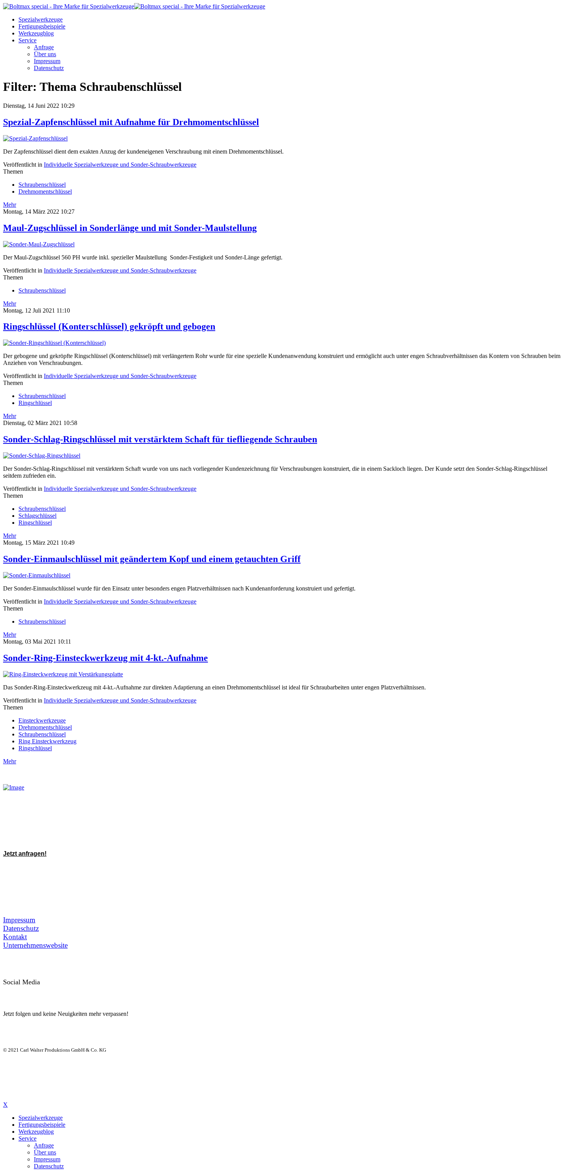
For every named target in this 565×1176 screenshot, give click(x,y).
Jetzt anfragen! (25, 853)
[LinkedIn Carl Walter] (26, 992)
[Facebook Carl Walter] (60, 992)
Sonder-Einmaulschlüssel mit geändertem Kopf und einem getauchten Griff (152, 559)
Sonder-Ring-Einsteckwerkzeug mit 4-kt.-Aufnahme (105, 658)
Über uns (45, 54)
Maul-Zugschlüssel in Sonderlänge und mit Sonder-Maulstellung (130, 228)
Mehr (9, 204)
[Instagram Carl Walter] (77, 992)
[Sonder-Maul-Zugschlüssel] (39, 244)
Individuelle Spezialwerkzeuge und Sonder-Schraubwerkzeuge (120, 164)
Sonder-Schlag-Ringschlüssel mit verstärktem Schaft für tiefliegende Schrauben (160, 439)
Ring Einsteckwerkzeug (47, 741)
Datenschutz (49, 68)
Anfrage (44, 47)
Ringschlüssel (35, 403)
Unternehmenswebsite (35, 945)
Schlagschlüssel (37, 515)
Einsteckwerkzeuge (42, 720)
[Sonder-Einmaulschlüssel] (36, 575)
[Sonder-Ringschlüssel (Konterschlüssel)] (54, 343)
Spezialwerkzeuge (40, 19)
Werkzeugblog (36, 33)
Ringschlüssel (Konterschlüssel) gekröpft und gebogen (109, 326)
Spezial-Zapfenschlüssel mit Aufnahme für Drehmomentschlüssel (131, 122)
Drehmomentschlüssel (45, 191)
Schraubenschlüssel (42, 184)
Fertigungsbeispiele (41, 26)
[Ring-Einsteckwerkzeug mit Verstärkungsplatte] (63, 674)
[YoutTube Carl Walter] (43, 992)
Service (27, 40)
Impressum (47, 61)
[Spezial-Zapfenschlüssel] (35, 138)
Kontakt (15, 937)
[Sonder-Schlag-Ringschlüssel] (41, 455)
